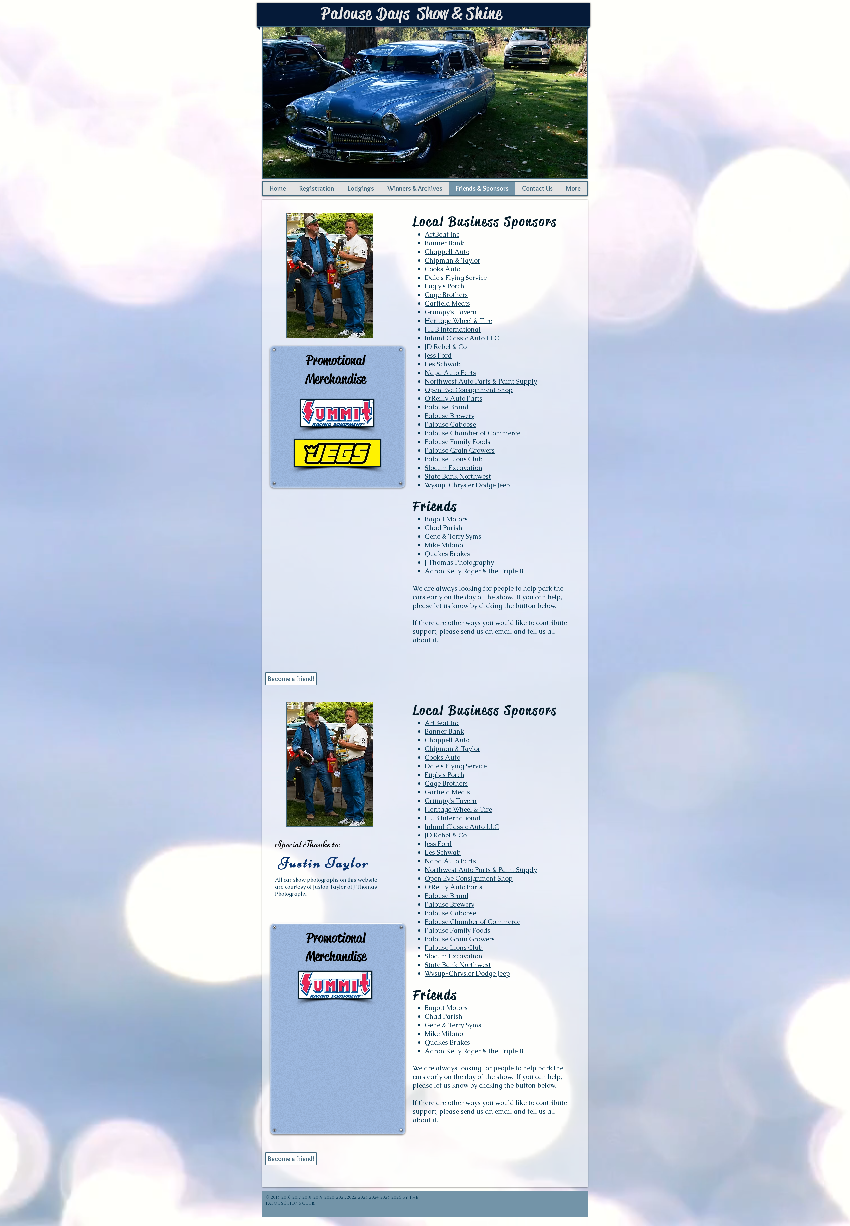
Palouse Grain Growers (460, 450)
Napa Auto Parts (450, 372)
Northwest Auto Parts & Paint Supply (481, 381)
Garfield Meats (447, 303)
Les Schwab (443, 364)
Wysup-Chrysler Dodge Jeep (467, 485)
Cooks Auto (442, 269)
